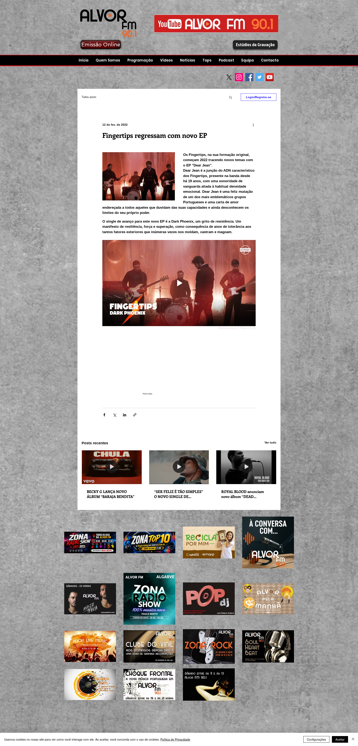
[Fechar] (353, 739)
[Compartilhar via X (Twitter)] (114, 415)
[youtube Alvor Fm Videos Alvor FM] (216, 23)
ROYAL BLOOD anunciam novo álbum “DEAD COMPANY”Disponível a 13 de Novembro (245, 494)
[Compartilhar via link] (135, 415)
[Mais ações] (253, 124)
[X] (229, 77)
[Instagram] (239, 77)
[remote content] (179, 364)
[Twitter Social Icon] (259, 77)
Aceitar (340, 739)
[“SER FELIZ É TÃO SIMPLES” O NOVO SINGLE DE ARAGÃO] (179, 467)
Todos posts (89, 97)
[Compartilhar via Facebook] (104, 415)
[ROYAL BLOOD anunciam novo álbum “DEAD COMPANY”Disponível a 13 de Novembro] (246, 467)
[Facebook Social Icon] (249, 77)
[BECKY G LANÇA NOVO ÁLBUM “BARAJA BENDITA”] (112, 467)
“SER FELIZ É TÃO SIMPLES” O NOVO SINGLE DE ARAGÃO (178, 494)
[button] (227, 60)
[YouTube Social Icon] (270, 77)
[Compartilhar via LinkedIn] (125, 415)
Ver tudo (270, 442)
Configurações (316, 739)
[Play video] (179, 283)
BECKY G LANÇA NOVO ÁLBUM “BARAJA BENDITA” (110, 494)
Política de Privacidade (175, 739)
